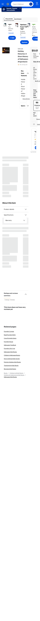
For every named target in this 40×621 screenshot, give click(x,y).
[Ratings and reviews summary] (26, 293)
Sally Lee (20, 48)
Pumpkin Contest (9, 331)
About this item (9, 203)
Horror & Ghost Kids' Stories (12, 358)
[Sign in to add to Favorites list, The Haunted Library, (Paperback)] (4, 25)
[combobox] (22, 4)
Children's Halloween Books (12, 355)
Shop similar (9, 19)
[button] (23, 73)
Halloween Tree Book (10, 345)
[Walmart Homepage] (7, 4)
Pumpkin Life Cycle (9, 348)
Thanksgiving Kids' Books (11, 365)
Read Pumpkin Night (10, 335)
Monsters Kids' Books (10, 369)
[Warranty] (24, 220)
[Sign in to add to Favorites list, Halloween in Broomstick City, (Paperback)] (28, 25)
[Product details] (26, 209)
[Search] (30, 4)
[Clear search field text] (28, 4)
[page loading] (15, 177)
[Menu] (3, 4)
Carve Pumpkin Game (10, 338)
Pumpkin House (8, 341)
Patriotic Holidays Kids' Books (12, 362)
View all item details (28, 99)
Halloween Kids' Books (10, 352)
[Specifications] (26, 215)
